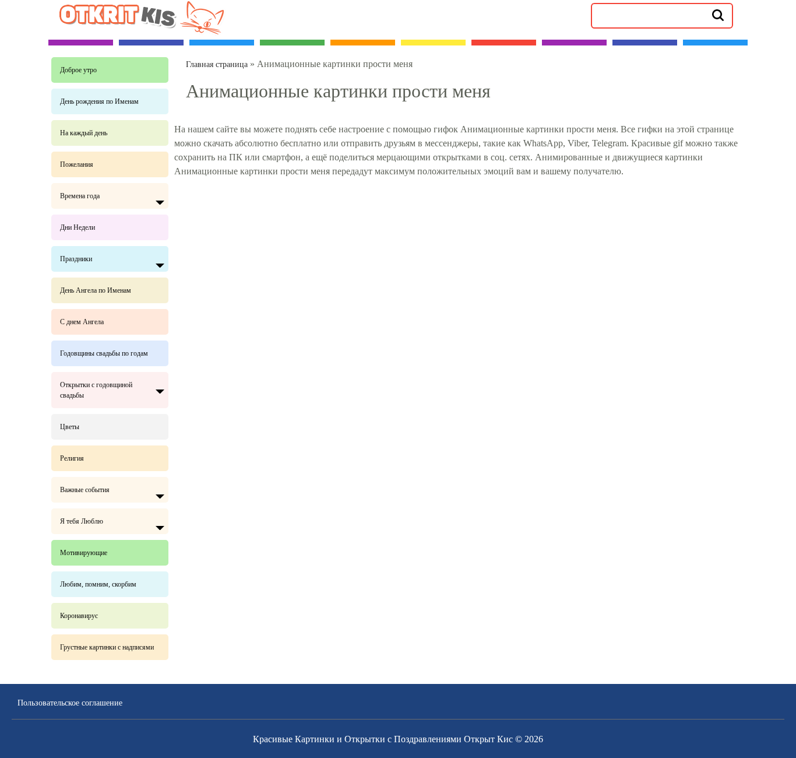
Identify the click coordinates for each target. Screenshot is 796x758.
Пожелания (76, 164)
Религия (72, 458)
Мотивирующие (83, 553)
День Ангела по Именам (95, 290)
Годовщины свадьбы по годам (104, 353)
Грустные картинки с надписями (107, 647)
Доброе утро (78, 70)
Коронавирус (79, 616)
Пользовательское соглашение (69, 703)
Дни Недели (77, 227)
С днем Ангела (82, 322)
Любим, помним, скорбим (98, 584)
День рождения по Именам (99, 101)
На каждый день (83, 133)
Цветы (69, 427)
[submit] (718, 14)
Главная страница (217, 64)
